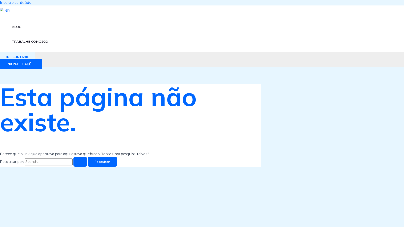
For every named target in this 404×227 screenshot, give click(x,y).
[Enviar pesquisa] (80, 162)
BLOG (16, 27)
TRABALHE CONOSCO (30, 42)
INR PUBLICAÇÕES (21, 64)
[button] (17, 56)
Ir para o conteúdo (15, 3)
